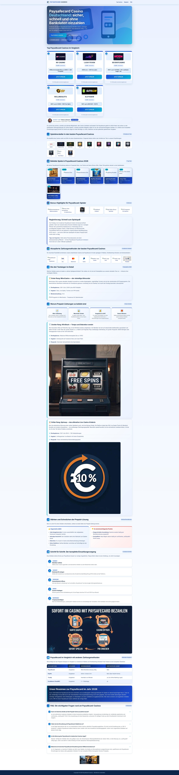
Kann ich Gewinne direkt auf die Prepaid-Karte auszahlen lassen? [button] (70, 711)
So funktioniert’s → (74, 35)
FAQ (131, 2)
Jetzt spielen (60, 77)
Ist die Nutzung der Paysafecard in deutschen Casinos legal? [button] (68, 736)
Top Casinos (119, 2)
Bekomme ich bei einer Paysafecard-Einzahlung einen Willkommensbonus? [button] (73, 746)
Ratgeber (126, 2)
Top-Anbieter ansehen (58, 35)
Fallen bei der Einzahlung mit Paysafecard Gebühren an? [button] (67, 724)
